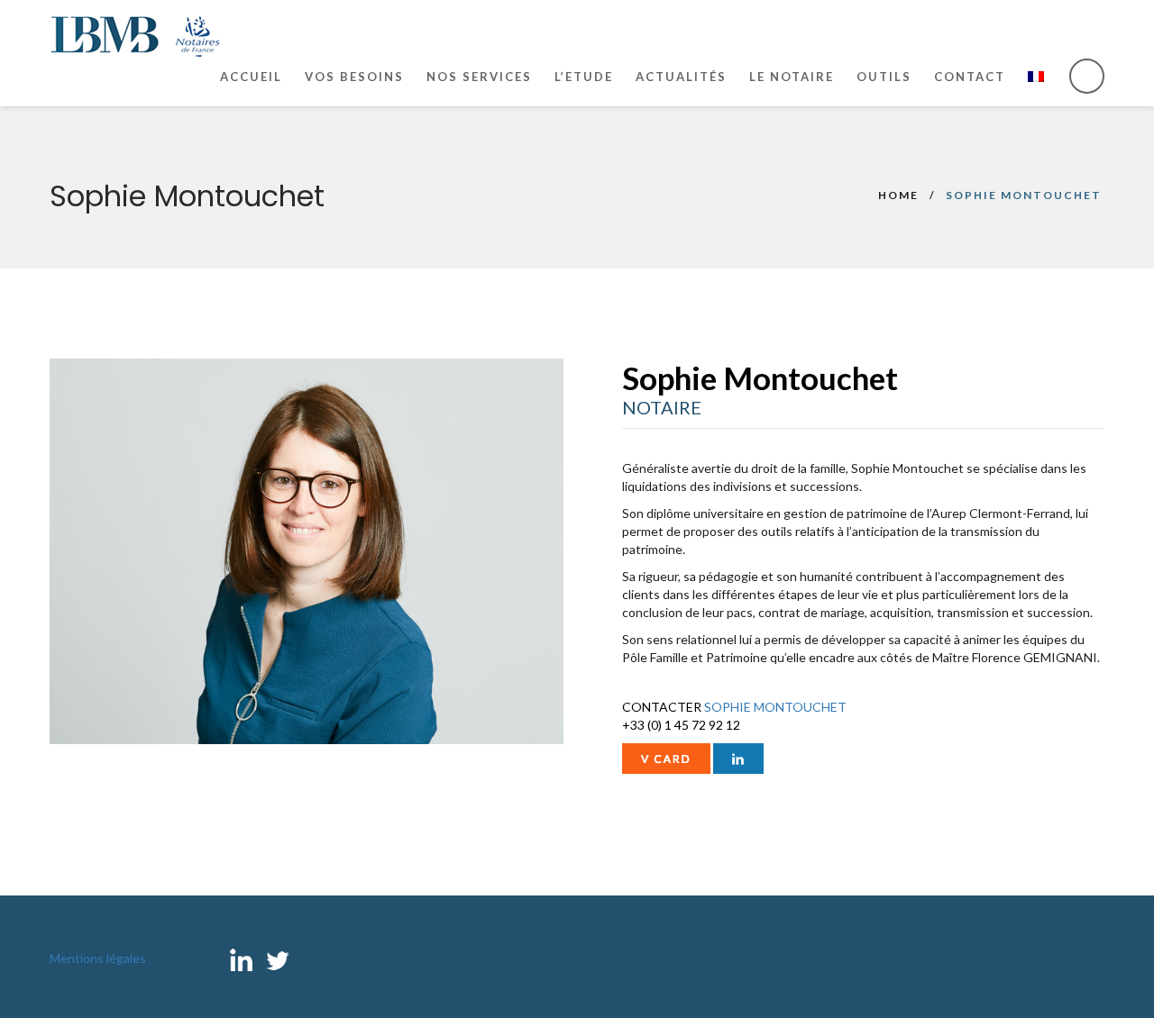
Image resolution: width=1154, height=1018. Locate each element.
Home (898, 195)
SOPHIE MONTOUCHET (775, 706)
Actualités (681, 76)
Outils (883, 76)
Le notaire (791, 76)
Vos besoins (354, 76)
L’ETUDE (583, 76)
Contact (969, 76)
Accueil (251, 76)
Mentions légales (98, 958)
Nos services (479, 76)
